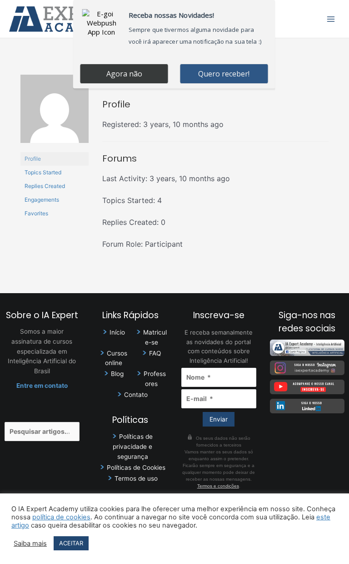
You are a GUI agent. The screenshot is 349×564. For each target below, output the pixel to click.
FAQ (155, 353)
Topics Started (43, 172)
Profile (33, 158)
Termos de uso (136, 478)
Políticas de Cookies (136, 467)
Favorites (36, 213)
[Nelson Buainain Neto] (54, 113)
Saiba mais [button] (30, 543)
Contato (136, 394)
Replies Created (45, 186)
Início (117, 332)
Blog (117, 373)
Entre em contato (42, 385)
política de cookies (61, 517)
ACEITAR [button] (71, 543)
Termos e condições (218, 485)
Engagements (42, 199)
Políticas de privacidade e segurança (133, 446)
